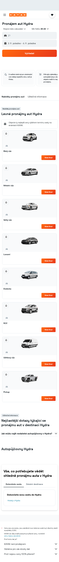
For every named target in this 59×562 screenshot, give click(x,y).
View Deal (48, 158)
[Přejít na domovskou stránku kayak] (17, 15)
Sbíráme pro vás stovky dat (17, 549)
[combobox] (14, 28)
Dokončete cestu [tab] (14, 484)
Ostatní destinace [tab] (34, 484)
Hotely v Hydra (14, 500)
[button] (5, 15)
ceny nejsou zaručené (12, 536)
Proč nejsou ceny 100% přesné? (19, 554)
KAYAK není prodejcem (15, 544)
